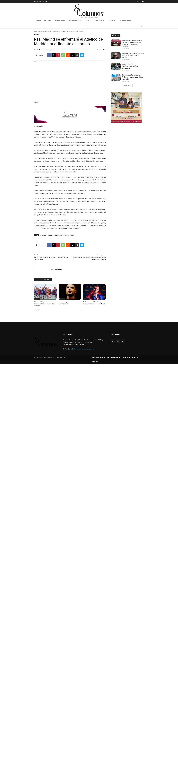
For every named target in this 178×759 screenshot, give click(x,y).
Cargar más (126, 85)
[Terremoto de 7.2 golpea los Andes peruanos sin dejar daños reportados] (116, 77)
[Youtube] (143, 1)
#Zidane (66, 235)
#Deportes (43, 235)
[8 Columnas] (89, 11)
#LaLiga (50, 235)
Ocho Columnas (40, 50)
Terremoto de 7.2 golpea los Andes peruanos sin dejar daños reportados (132, 77)
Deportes (41, 31)
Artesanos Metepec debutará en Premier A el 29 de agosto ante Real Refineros (44, 303)
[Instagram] (137, 1)
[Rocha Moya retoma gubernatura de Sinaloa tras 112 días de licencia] (116, 55)
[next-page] (38, 310)
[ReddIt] (68, 55)
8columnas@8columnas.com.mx (83, 349)
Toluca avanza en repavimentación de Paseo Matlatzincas (130, 66)
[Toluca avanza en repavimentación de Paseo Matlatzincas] (116, 66)
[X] (140, 1)
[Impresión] (77, 55)
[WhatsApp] (63, 55)
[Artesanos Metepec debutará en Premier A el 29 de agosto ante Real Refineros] (45, 292)
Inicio (35, 31)
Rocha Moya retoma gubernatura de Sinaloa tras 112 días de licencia (133, 55)
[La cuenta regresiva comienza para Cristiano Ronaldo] (70, 292)
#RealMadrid (58, 235)
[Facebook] (134, 1)
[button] (141, 25)
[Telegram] (82, 55)
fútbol (72, 235)
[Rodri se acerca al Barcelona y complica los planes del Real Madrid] (94, 292)
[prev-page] (35, 310)
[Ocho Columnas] (42, 269)
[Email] (72, 55)
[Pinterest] (58, 55)
